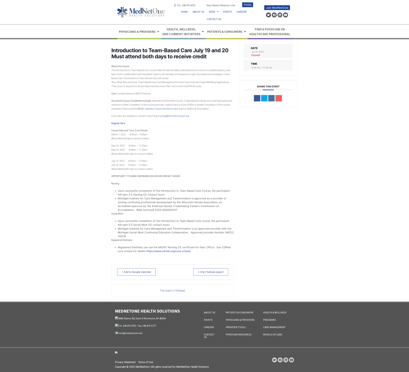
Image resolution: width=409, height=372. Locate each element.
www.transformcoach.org (169, 108)
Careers (242, 11)
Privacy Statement (125, 362)
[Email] (278, 98)
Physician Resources (239, 334)
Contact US (214, 19)
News (212, 11)
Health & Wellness (274, 312)
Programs (269, 319)
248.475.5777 (149, 325)
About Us (198, 11)
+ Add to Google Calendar (136, 271)
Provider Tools (236, 327)
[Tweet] (264, 98)
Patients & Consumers (239, 312)
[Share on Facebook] (257, 98)
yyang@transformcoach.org (174, 116)
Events (227, 11)
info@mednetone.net (131, 333)
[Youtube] (285, 14)
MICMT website (145, 108)
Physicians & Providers (240, 319)
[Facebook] (274, 14)
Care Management (274, 327)
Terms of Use (145, 362)
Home (184, 11)
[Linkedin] (280, 14)
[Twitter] (268, 14)
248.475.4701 (189, 5)
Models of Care (272, 334)
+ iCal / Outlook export (211, 271)
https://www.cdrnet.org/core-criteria (168, 251)
